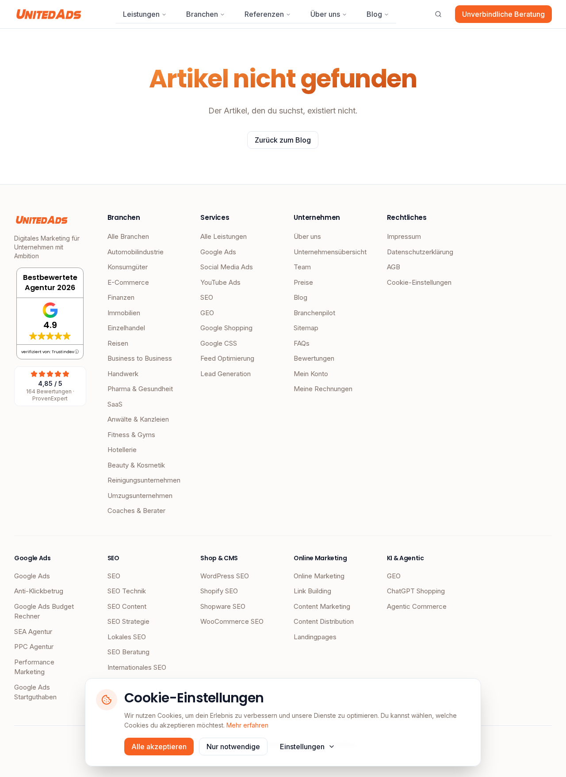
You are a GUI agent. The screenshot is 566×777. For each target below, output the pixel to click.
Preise (303, 282)
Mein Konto (311, 374)
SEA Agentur (33, 631)
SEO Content (126, 606)
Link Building (312, 591)
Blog (374, 14)
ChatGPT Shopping (416, 591)
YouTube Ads (220, 282)
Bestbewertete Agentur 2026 (50, 282)
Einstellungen (302, 746)
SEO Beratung (128, 652)
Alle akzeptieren (159, 746)
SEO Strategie (128, 621)
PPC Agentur (34, 646)
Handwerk (122, 374)
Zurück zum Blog (283, 140)
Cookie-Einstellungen (419, 282)
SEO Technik (126, 591)
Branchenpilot (314, 313)
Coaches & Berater (136, 510)
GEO (207, 313)
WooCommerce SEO (232, 621)
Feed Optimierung (227, 358)
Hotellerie (122, 449)
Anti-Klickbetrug (38, 591)
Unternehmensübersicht (330, 252)
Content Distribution (324, 621)
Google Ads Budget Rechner (44, 611)
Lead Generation (225, 374)
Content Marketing (322, 606)
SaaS (114, 404)
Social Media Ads (226, 267)
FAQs (302, 343)
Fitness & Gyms (131, 434)
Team (302, 267)
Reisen (117, 343)
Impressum (404, 236)
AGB (393, 267)
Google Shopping (226, 328)
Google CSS (218, 343)
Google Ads (218, 252)
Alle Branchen (128, 236)
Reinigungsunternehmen (143, 480)
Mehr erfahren (247, 725)
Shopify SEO (219, 591)
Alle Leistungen (223, 236)
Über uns (325, 14)
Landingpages (315, 637)
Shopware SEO (222, 606)
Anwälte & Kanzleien (138, 419)
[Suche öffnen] (438, 14)
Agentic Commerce (417, 606)
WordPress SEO (224, 576)
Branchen (202, 14)
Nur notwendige (233, 746)
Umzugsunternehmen (139, 495)
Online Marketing (319, 576)
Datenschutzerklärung (420, 252)
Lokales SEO (126, 637)
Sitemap (306, 328)
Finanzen (120, 297)
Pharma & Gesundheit (140, 389)
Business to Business (139, 358)
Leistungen (141, 14)
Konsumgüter (127, 267)
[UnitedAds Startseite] (49, 14)
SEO (206, 297)
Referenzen (264, 14)
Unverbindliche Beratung (503, 14)
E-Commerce (128, 282)
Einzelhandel (126, 328)
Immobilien (123, 313)
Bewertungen (314, 358)
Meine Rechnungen (323, 389)
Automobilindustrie (135, 252)
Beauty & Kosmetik (136, 465)
